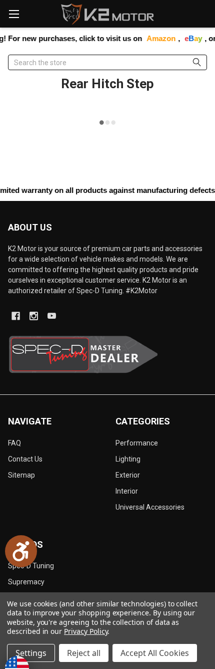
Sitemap (21, 475)
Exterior (128, 475)
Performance (137, 443)
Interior (127, 491)
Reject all (83, 652)
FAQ (14, 443)
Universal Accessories (150, 507)
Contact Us (25, 459)
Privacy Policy (86, 631)
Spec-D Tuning (31, 566)
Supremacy (26, 582)
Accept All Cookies (154, 652)
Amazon (155, 38)
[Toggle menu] (14, 14)
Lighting (128, 459)
